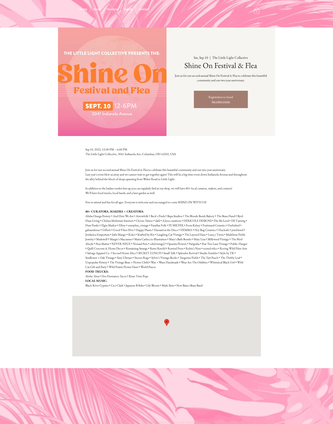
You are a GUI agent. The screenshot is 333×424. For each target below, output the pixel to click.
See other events (221, 102)
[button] (256, 10)
